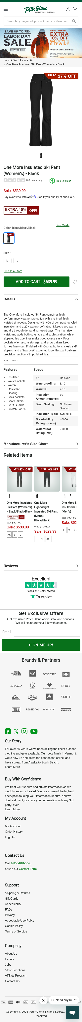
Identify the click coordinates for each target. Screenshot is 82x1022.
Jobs (8, 964)
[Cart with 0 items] (75, 9)
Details (9, 299)
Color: (19, 228)
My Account (12, 826)
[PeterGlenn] (39, 9)
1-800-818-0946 (21, 863)
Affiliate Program (15, 975)
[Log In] (68, 9)
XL (42, 538)
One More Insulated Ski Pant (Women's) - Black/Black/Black (19, 507)
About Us (11, 953)
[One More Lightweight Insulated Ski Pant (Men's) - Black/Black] (47, 479)
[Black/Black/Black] (9, 496)
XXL (48, 538)
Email (7, 632)
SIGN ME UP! (41, 645)
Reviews (11, 565)
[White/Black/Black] (64, 496)
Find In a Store (13, 271)
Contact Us (12, 981)
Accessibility (13, 904)
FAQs (9, 909)
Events (9, 959)
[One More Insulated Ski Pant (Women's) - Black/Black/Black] (19, 479)
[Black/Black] (37, 496)
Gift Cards (11, 898)
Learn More (12, 766)
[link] (41, 43)
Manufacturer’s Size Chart (26, 443)
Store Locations (15, 970)
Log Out (10, 837)
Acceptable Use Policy (19, 920)
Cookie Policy (14, 926)
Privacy (10, 915)
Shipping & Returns (17, 893)
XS (9, 534)
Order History (14, 831)
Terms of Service (16, 931)
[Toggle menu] (9, 9)
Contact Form (28, 869)
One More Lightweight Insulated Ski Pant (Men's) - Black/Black (46, 511)
